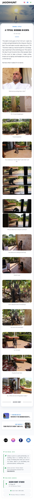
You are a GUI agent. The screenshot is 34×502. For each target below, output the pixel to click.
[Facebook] (27, 2)
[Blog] (5, 440)
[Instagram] (24, 2)
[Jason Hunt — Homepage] (9, 2)
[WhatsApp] (30, 2)
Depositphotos (11, 471)
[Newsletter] (28, 440)
